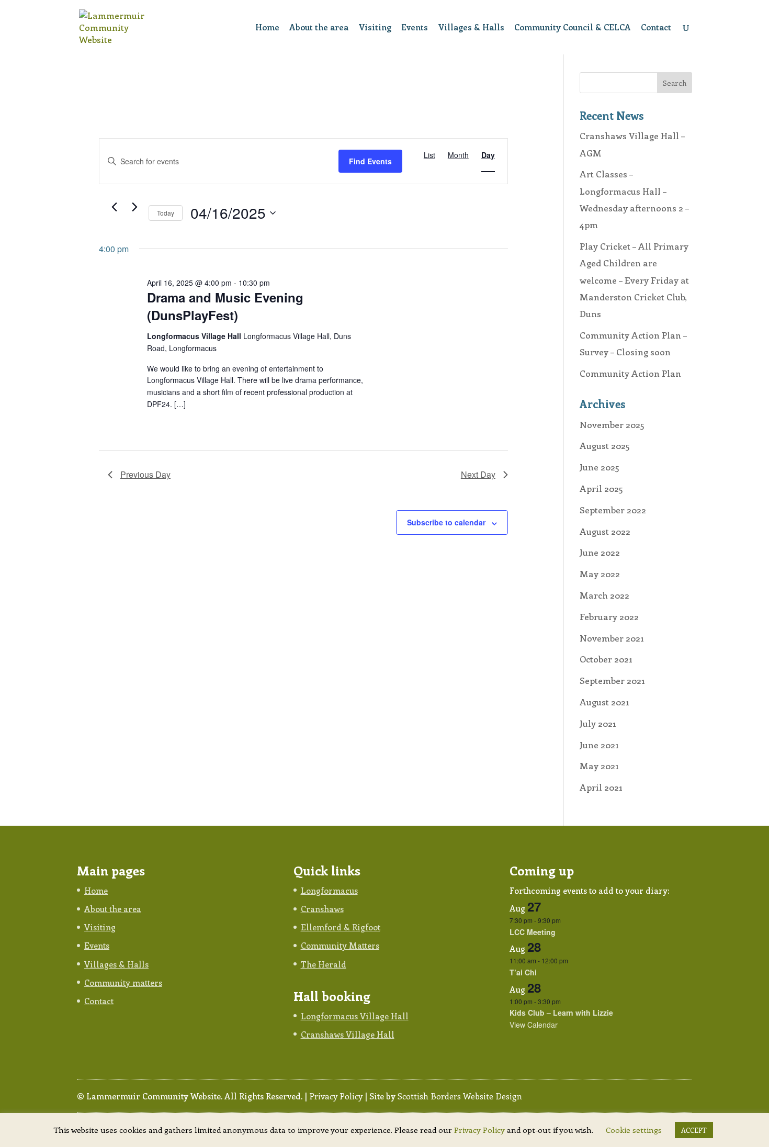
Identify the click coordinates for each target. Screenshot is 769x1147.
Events (414, 28)
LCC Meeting (533, 932)
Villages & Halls (471, 28)
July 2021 (598, 723)
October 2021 (606, 659)
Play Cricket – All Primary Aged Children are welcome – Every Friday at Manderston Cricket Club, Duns (634, 279)
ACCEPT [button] (694, 1130)
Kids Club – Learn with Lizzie (561, 1012)
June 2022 (600, 552)
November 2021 (612, 638)
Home (267, 28)
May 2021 (599, 765)
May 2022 (600, 573)
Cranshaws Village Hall (347, 1034)
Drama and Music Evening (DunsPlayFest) (225, 306)
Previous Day (145, 474)
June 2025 (599, 467)
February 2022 (609, 616)
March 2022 (604, 595)
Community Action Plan (630, 373)
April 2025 (601, 488)
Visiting (374, 28)
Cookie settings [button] (634, 1129)
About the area (318, 28)
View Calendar (534, 1024)
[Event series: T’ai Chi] (573, 960)
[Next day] (134, 207)
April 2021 (601, 787)
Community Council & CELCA (572, 28)
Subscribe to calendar (446, 522)
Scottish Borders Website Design (460, 1095)
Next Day (478, 474)
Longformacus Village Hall (355, 1015)
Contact (656, 28)
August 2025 (605, 445)
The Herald (323, 964)
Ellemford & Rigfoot (340, 926)
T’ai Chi (523, 972)
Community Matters (340, 945)
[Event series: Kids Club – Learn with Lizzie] (566, 1001)
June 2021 (599, 744)
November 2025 (612, 424)
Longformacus (329, 890)
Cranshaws (322, 908)
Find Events (370, 161)
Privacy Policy (336, 1095)
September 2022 (613, 509)
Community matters (123, 982)
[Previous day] (114, 207)
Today (165, 212)
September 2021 (612, 680)
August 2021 (604, 701)
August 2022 (605, 531)
